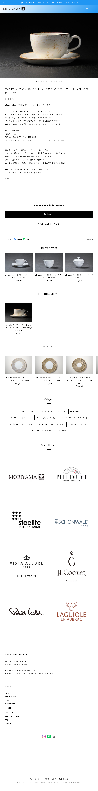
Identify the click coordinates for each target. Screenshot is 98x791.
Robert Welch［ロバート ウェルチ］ (52, 424)
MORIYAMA (74, 411)
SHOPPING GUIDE (12, 716)
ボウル (32, 411)
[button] (36, 81)
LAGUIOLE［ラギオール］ (79, 424)
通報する (90, 239)
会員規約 (66, 779)
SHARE (19, 239)
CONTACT (9, 723)
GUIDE (8, 708)
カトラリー (61, 411)
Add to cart (49, 214)
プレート (22, 411)
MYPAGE (9, 712)
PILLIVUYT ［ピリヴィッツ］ (21, 418)
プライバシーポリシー (36, 779)
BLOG (7, 700)
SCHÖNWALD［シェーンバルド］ (22, 424)
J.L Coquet (62, 431)
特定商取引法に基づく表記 (53, 779)
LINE (27, 239)
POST (10, 239)
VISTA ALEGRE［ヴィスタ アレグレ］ (74, 418)
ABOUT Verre (10, 697)
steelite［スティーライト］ (46, 418)
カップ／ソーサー (46, 411)
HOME (7, 693)
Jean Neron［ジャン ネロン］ (42, 431)
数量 (7, 178)
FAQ (6, 720)
